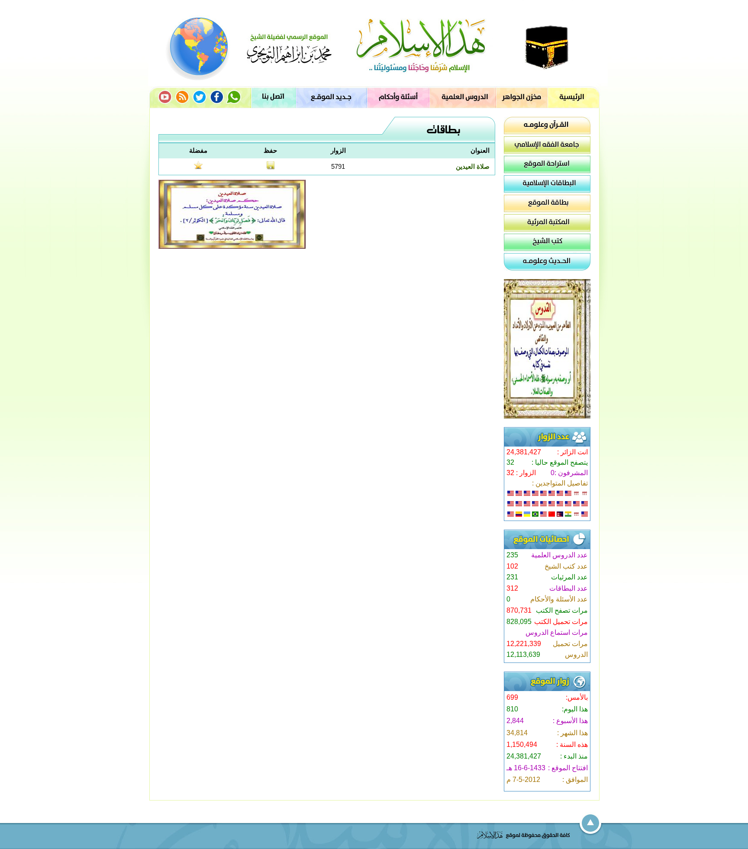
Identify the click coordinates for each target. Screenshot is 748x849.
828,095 (519, 621)
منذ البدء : (574, 756)
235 (512, 555)
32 (510, 462)
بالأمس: (577, 697)
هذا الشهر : (572, 732)
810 (512, 709)
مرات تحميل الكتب (561, 621)
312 (512, 588)
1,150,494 (521, 744)
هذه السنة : (572, 744)
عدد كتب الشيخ (566, 566)
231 (512, 577)
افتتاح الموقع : (568, 768)
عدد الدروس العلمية (559, 555)
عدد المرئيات (569, 577)
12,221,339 (523, 643)
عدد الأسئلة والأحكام (559, 599)
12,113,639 (523, 654)
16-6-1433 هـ (525, 768)
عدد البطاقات (568, 588)
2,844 (515, 720)
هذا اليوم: (575, 709)
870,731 (519, 610)
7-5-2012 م (523, 779)
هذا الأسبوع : (570, 720)
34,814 (517, 732)
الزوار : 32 (521, 472)
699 (512, 697)
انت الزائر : (572, 452)
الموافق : (575, 779)
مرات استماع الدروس (557, 632)
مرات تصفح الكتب (562, 610)
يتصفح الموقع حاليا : (560, 462)
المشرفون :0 (569, 472)
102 (512, 566)
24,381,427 (523, 452)
